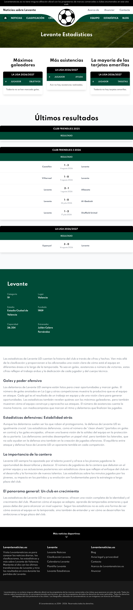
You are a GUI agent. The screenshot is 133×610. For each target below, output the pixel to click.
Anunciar (109, 10)
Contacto (125, 10)
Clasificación (35, 18)
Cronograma (57, 18)
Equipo (94, 18)
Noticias (16, 18)
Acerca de (93, 10)
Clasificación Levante (59, 557)
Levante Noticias (56, 552)
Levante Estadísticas (58, 571)
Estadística (111, 18)
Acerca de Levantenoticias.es (107, 566)
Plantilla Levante (56, 566)
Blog (125, 18)
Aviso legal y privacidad (104, 557)
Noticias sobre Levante (19, 10)
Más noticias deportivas (66, 534)
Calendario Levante (58, 562)
